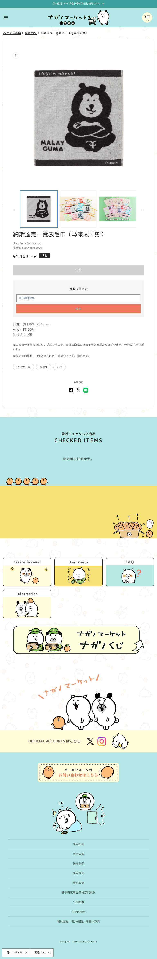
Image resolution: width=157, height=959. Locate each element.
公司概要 (78, 902)
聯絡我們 (78, 863)
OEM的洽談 (78, 912)
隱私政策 (78, 883)
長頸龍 (43, 367)
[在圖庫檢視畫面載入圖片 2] (78, 209)
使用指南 (78, 844)
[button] (6, 17)
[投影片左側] (14, 209)
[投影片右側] (142, 209)
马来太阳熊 (23, 367)
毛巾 (59, 367)
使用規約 (78, 873)
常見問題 (78, 854)
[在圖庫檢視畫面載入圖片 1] (38, 209)
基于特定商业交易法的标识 (78, 892)
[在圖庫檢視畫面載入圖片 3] (117, 209)
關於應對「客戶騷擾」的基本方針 (78, 921)
